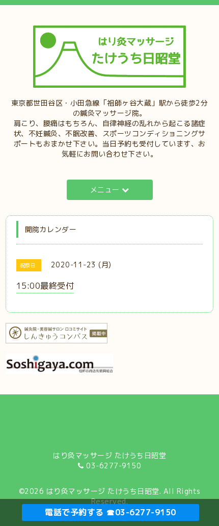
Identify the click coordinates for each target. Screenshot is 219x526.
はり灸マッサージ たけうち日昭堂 (102, 491)
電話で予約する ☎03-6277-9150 (110, 512)
